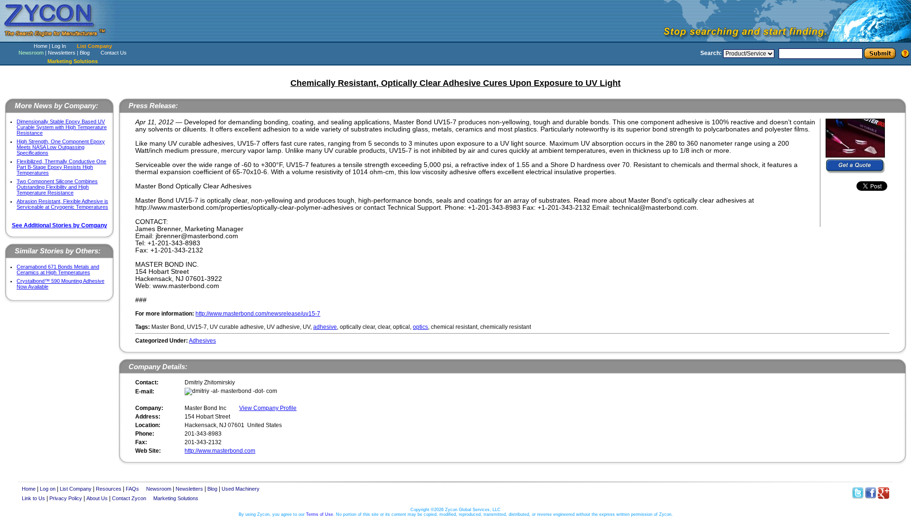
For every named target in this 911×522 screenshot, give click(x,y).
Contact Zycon (129, 498)
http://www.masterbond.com (220, 450)
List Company (94, 46)
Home (40, 46)
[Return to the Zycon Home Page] (59, 39)
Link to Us (33, 498)
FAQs (132, 489)
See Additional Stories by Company (59, 225)
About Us (97, 498)
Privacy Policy (65, 498)
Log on (48, 489)
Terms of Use (319, 514)
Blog (85, 53)
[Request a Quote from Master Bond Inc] (855, 166)
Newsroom (31, 53)
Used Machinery (241, 489)
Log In (59, 46)
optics (420, 327)
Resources (108, 489)
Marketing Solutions (175, 498)
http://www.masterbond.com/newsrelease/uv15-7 (257, 313)
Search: (711, 53)
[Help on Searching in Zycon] (905, 53)
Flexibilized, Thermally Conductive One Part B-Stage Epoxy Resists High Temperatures (61, 167)
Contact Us (114, 53)
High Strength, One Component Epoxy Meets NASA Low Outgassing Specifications (61, 147)
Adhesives (202, 340)
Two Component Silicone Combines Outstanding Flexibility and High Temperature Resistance (57, 187)
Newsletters (61, 53)
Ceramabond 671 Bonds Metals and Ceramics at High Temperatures (58, 269)
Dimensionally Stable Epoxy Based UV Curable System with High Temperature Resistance (62, 127)
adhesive (325, 327)
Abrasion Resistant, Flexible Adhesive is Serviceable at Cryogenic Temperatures (62, 204)
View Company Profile (268, 408)
